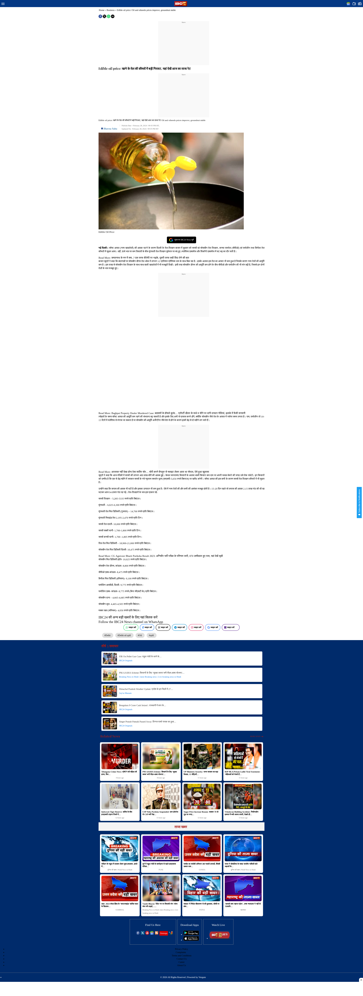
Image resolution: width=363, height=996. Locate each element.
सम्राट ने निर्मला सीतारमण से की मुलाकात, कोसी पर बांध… (201, 905)
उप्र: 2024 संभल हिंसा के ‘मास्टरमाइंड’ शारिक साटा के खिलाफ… (119, 905)
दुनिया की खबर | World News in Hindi (119, 870)
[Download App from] (191, 934)
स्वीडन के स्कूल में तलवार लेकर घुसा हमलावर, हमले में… (119, 865)
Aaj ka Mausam (125, 693)
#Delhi (107, 635)
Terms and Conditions (181, 955)
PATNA (202, 910)
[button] (3, 4)
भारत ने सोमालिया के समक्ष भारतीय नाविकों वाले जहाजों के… (241, 865)
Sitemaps (163, 933)
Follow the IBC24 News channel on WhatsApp (131, 622)
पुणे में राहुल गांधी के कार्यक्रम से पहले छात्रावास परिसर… (159, 865)
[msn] (171, 934)
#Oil (140, 635)
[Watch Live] (219, 938)
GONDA (202, 870)
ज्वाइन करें (132, 627)
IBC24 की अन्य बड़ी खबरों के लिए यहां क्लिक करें (128, 617)
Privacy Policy (181, 949)
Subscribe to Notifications (359, 501)
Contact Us (182, 959)
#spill (151, 635)
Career (181, 962)
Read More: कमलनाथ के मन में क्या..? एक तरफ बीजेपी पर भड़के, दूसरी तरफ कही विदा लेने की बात (144, 257)
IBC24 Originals (125, 661)
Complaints (181, 952)
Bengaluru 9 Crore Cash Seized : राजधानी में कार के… (142, 705)
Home (101, 10)
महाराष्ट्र (243, 910)
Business (111, 10)
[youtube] (147, 934)
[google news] (152, 934)
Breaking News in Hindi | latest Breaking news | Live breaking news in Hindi (150, 677)
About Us (181, 965)
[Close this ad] (361, 980)
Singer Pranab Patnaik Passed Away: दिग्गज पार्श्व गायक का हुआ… (147, 721)
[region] (183, 41)
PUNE (161, 870)
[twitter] (142, 934)
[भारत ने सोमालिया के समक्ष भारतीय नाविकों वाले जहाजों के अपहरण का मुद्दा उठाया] (243, 848)
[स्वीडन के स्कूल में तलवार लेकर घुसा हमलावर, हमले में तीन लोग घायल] (119, 848)
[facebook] (138, 934)
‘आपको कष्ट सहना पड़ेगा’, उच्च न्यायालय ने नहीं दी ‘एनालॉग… (243, 905)
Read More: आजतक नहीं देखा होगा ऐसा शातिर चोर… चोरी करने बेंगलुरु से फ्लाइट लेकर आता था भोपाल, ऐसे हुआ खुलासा (154, 471)
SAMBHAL (120, 910)
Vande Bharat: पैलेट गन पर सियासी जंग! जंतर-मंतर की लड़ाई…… (160, 905)
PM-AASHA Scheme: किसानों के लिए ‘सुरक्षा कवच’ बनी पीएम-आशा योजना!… (151, 673)
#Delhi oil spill (124, 635)
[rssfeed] (157, 934)
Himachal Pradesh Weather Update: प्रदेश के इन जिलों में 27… (146, 689)
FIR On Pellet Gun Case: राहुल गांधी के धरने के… (140, 656)
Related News (110, 736)
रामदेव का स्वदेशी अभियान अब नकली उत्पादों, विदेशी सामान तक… (202, 865)
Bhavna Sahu (110, 128)
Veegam (202, 977)
